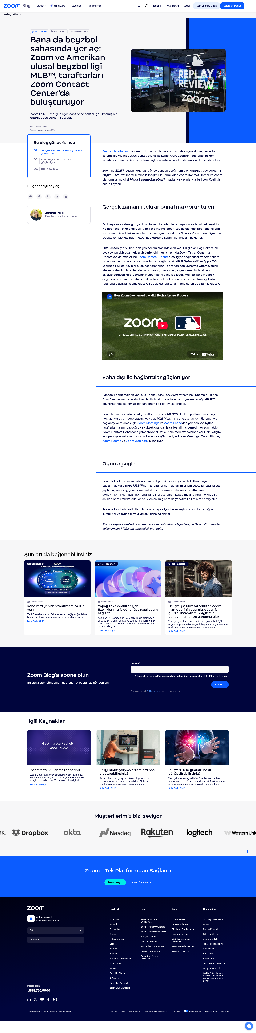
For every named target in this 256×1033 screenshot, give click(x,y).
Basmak (113, 953)
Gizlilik (123, 1011)
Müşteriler (114, 924)
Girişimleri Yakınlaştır (119, 983)
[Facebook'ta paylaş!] (39, 197)
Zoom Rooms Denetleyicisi (153, 931)
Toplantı (157, 5)
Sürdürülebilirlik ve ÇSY (120, 958)
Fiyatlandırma (94, 5)
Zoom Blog (115, 919)
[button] (249, 1026)
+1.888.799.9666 (180, 919)
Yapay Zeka (59, 5)
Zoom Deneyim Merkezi (183, 946)
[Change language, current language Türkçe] (146, 5)
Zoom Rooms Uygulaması (153, 926)
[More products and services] (249, 6)
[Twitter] (35, 999)
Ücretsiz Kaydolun (232, 5)
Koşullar (114, 1011)
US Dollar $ (34, 939)
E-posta (135, 663)
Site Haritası (225, 1011)
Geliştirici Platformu (119, 973)
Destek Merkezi (210, 929)
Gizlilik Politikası (153, 691)
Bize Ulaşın (208, 953)
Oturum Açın (173, 5)
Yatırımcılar (115, 948)
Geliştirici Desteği (211, 968)
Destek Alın (209, 910)
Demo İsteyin (115, 882)
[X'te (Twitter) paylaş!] (48, 197)
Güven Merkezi (134, 1011)
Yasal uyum (176, 1011)
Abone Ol (220, 684)
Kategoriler (11, 14)
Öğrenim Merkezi (211, 934)
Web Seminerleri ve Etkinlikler (181, 940)
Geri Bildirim (209, 948)
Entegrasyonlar (117, 939)
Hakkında (115, 909)
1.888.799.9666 (38, 990)
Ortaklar (113, 944)
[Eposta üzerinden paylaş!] (66, 197)
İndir (143, 909)
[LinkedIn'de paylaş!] (57, 197)
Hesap (206, 924)
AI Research (115, 978)
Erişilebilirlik (208, 958)
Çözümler (76, 5)
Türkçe (32, 930)
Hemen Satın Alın (139, 882)
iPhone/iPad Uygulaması (152, 946)
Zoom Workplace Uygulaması (149, 920)
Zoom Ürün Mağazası (120, 988)
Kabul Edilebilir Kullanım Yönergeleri (156, 1011)
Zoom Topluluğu (210, 939)
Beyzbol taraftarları (115, 151)
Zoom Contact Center (153, 257)
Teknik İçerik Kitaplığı (213, 944)
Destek (187, 5)
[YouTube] (42, 999)
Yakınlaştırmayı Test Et (213, 919)
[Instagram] (55, 999)
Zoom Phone (173, 423)
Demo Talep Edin (180, 934)
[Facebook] (48, 999)
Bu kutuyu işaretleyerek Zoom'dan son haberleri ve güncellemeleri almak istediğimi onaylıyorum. (181, 676)
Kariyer (113, 934)
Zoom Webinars (137, 441)
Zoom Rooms (111, 441)
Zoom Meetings (148, 423)
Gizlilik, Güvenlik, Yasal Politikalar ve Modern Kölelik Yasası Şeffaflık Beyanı (213, 977)
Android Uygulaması (150, 951)
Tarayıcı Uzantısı (148, 936)
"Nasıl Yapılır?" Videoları (214, 963)
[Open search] (139, 6)
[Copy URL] (30, 197)
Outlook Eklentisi (149, 941)
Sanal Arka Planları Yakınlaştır (149, 957)
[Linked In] (29, 999)
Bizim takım (115, 929)
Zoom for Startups (180, 951)
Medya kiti (114, 968)
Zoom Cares (115, 963)
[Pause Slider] (247, 850)
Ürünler (40, 5)
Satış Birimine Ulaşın (207, 5)
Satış (174, 909)
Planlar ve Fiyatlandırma (183, 929)
